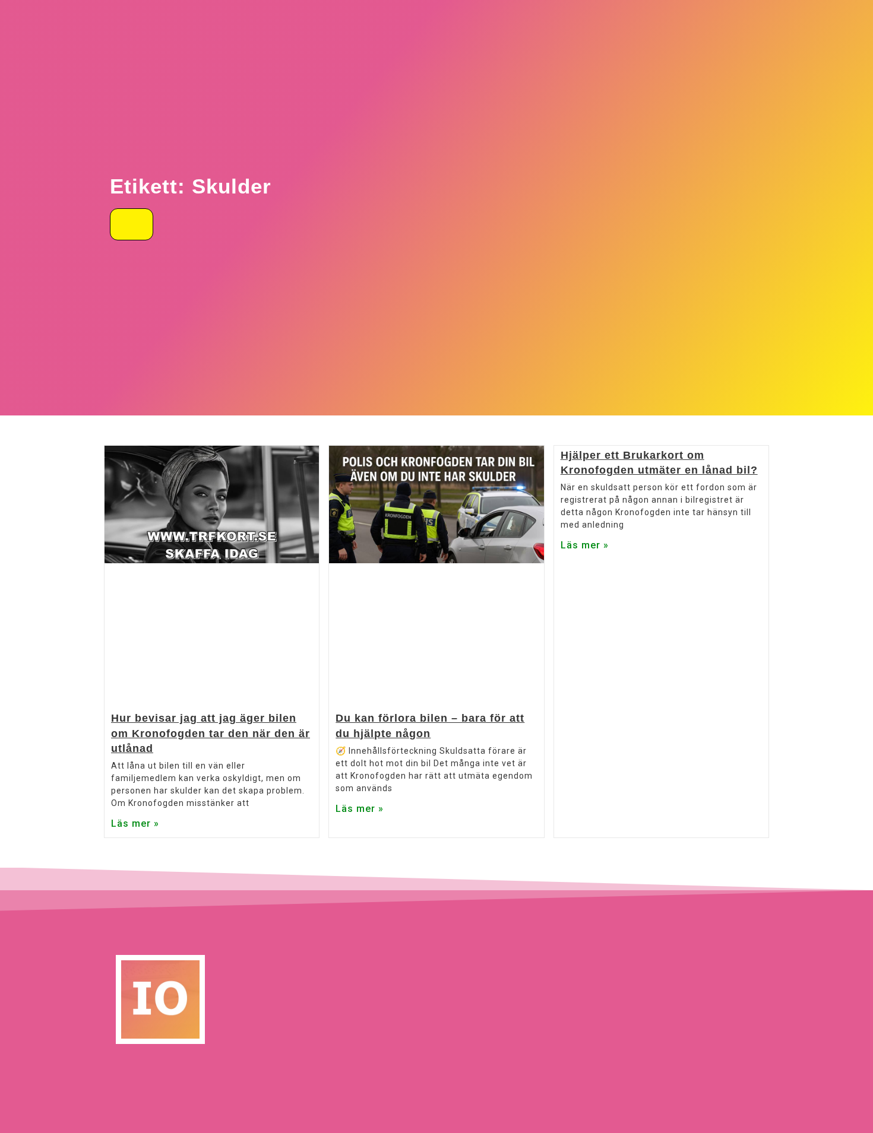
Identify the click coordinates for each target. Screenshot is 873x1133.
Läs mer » (135, 823)
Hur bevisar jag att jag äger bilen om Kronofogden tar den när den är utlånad (210, 733)
